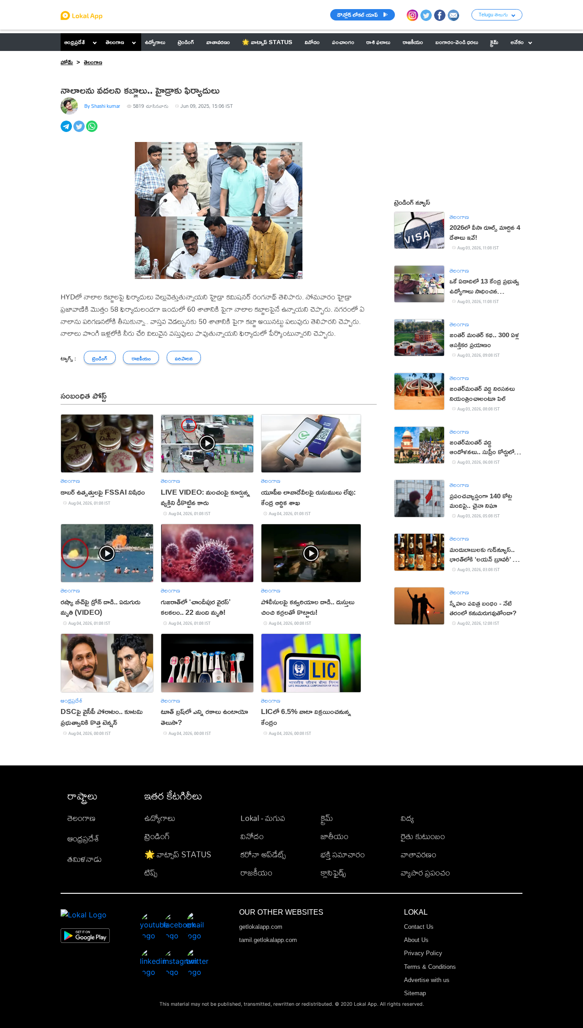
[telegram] (67, 131)
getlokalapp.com (260, 926)
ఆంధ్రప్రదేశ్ (74, 42)
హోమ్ (67, 62)
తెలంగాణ (115, 42)
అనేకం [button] (517, 42)
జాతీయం (334, 836)
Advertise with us (427, 980)
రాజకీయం (256, 873)
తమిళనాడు (84, 859)
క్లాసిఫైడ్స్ (333, 873)
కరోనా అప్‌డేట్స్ (263, 854)
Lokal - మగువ (262, 818)
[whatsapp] (92, 131)
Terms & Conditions (430, 966)
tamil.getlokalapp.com (268, 940)
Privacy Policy (423, 953)
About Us (416, 940)
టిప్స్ (150, 873)
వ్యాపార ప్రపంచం (425, 873)
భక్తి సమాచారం (343, 854)
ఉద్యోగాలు (159, 818)
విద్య (407, 818)
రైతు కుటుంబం (423, 836)
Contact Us (419, 926)
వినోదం (252, 836)
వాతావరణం (418, 854)
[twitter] (79, 131)
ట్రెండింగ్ (157, 836)
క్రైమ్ (327, 818)
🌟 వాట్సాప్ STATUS (177, 854)
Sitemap (415, 993)
